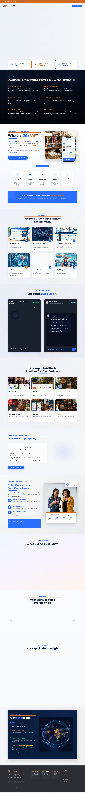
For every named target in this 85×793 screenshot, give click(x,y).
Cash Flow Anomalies (52, 310)
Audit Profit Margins (52, 307)
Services (58, 5)
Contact (69, 5)
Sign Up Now (15, 525)
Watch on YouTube (13, 674)
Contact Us (64, 781)
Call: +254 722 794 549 (9, 1)
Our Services (65, 777)
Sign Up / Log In (77, 6)
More (63, 5)
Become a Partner (15, 467)
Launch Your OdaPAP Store (17, 157)
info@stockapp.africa (20, 1)
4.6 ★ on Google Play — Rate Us (43, 548)
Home (47, 5)
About (52, 5)
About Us (64, 775)
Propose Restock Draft (66, 307)
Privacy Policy (65, 779)
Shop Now (60, 419)
